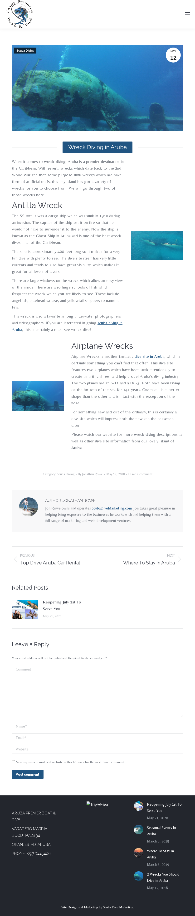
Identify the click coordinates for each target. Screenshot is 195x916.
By (90, 474)
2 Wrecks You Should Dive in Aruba (163, 877)
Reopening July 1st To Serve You (62, 605)
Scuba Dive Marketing (118, 907)
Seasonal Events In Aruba (161, 830)
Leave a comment (140, 474)
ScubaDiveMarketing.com (112, 508)
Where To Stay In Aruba (160, 854)
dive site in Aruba (149, 356)
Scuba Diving (25, 50)
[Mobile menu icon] (187, 14)
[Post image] (25, 609)
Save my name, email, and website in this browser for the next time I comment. (70, 762)
